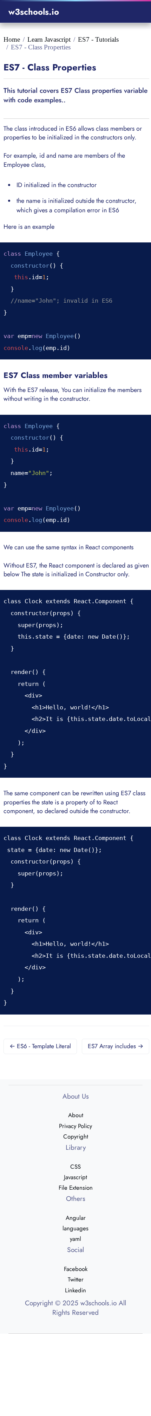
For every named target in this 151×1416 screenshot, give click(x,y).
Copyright (75, 1136)
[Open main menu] (134, 12)
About (75, 1115)
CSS (75, 1166)
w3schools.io (33, 12)
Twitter (76, 1279)
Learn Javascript (49, 39)
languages (75, 1228)
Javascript (75, 1177)
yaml (75, 1239)
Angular (76, 1218)
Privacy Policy (75, 1126)
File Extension (76, 1187)
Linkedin (75, 1290)
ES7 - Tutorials (98, 39)
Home (12, 39)
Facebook (75, 1269)
